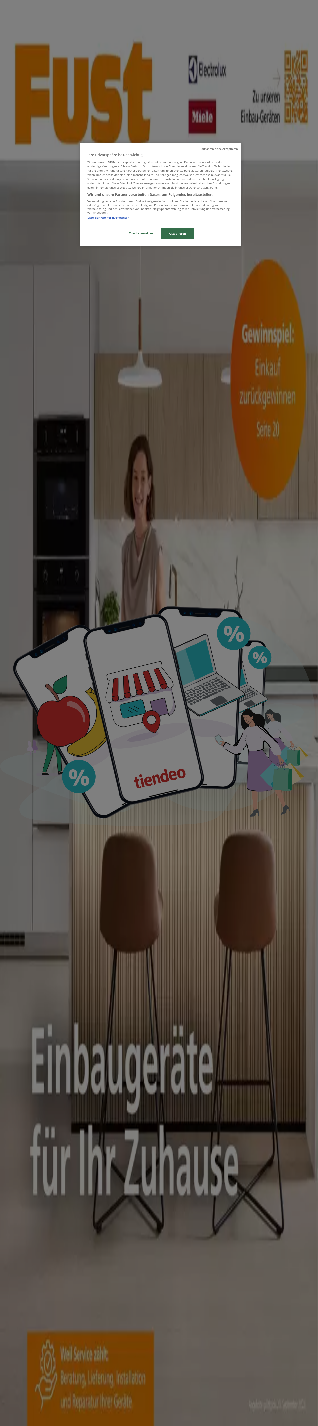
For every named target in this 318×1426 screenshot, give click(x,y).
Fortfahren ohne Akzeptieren (219, 149)
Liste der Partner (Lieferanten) (109, 217)
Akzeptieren (177, 233)
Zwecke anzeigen (141, 233)
